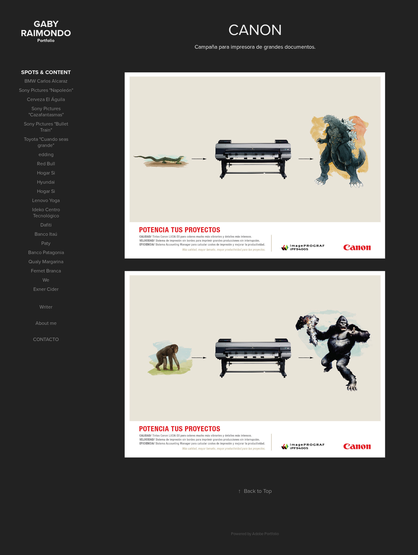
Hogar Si (46, 172)
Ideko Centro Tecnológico (46, 212)
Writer (45, 306)
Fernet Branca (46, 270)
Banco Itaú (46, 234)
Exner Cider (45, 289)
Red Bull (46, 163)
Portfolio (45, 40)
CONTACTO (46, 339)
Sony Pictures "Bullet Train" (46, 126)
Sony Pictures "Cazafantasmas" (46, 111)
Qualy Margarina (45, 261)
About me (46, 323)
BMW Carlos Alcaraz (46, 80)
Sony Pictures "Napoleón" (46, 90)
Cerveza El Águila (46, 99)
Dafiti (46, 224)
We (46, 279)
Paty (45, 243)
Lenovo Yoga (46, 200)
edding (46, 154)
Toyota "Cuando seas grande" (46, 142)
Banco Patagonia (46, 252)
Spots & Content (46, 72)
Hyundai (46, 181)
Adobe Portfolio (265, 533)
